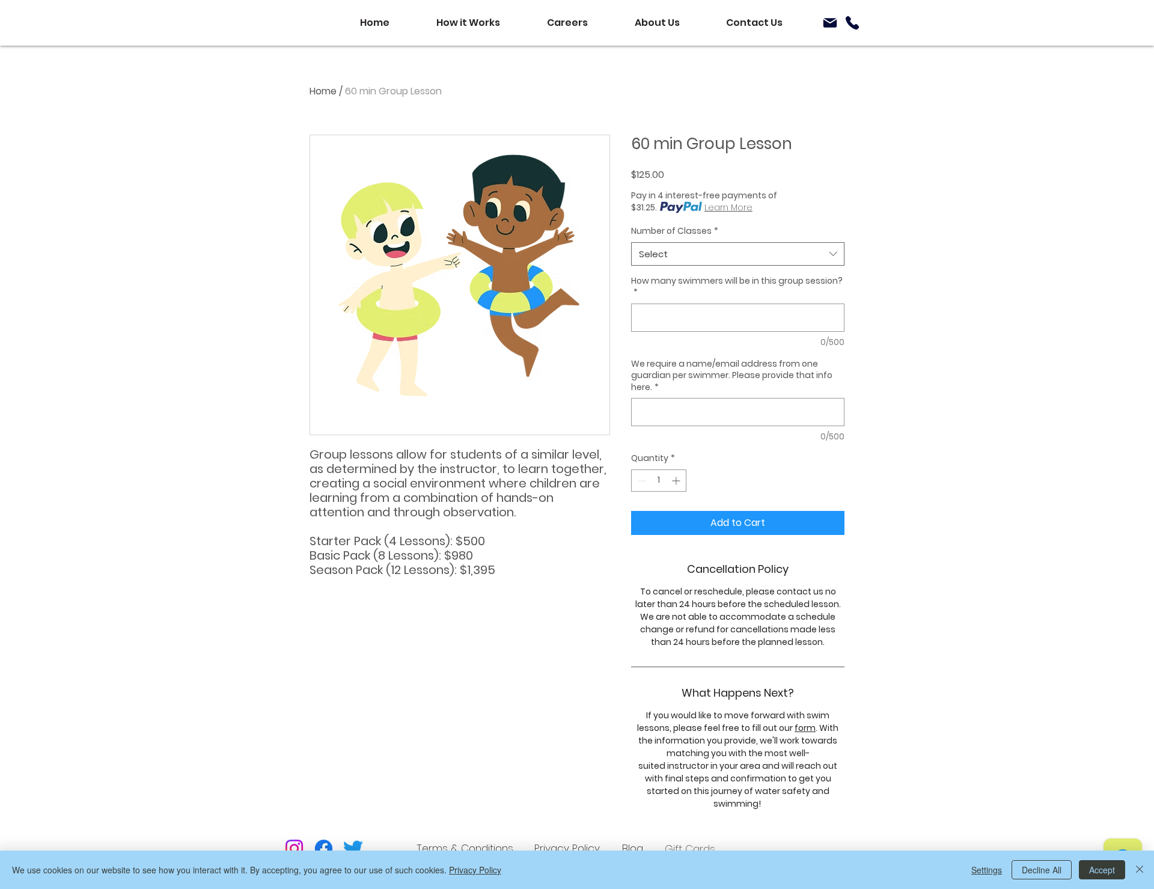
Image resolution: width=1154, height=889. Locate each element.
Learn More (728, 207)
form (805, 728)
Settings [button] (986, 870)
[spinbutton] (659, 480)
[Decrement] (640, 480)
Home (323, 91)
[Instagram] (294, 848)
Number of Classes (674, 231)
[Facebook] (323, 848)
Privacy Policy (475, 870)
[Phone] (852, 23)
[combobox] (737, 254)
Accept (1102, 870)
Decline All (1041, 870)
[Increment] (677, 480)
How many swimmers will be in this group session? (737, 287)
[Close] (1139, 869)
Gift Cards (690, 849)
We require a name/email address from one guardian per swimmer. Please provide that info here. (731, 375)
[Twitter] (353, 848)
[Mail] (830, 23)
